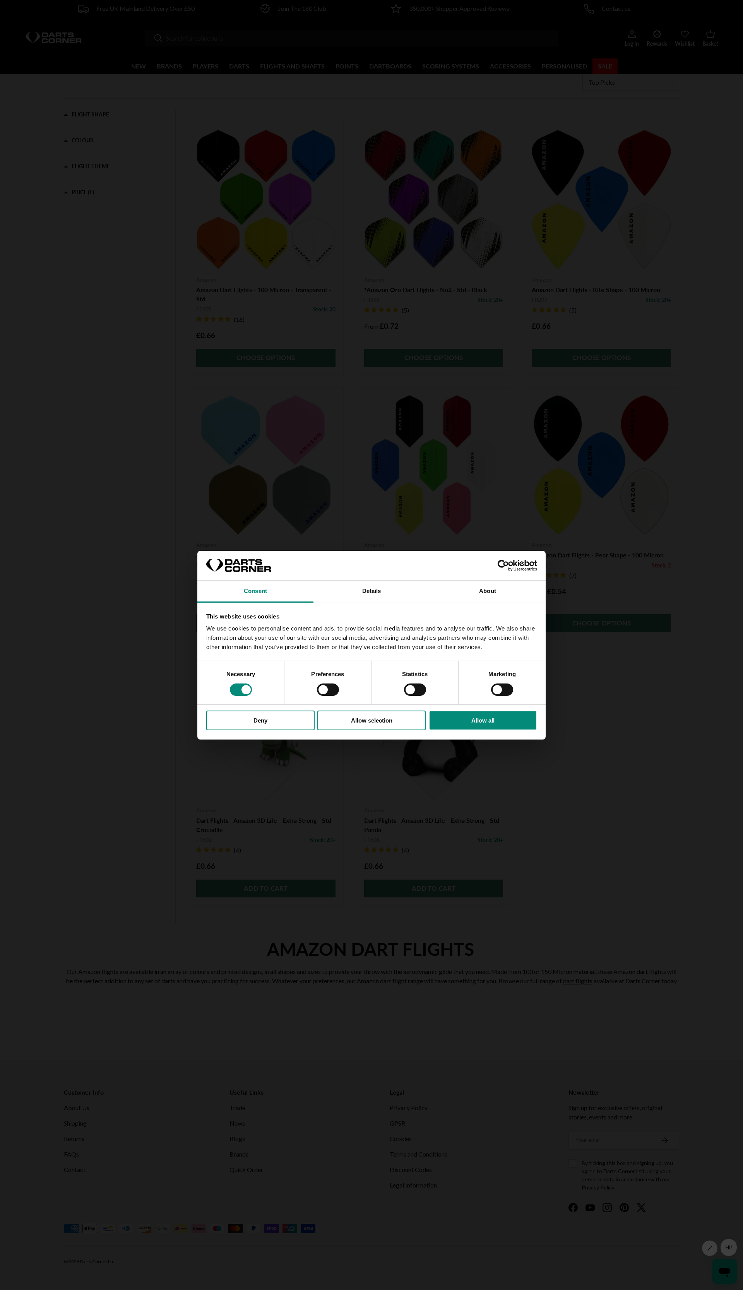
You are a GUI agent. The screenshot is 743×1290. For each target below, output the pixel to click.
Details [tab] (371, 591)
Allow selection (371, 720)
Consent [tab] (255, 591)
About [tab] (487, 591)
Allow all (483, 720)
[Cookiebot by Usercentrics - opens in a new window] (503, 565)
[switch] (328, 689)
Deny (260, 720)
